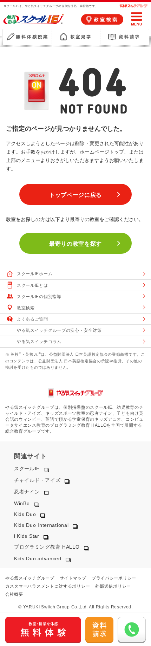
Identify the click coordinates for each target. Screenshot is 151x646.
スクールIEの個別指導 (39, 296)
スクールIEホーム (34, 273)
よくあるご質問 (32, 319)
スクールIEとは (32, 285)
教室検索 (26, 307)
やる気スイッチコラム (39, 341)
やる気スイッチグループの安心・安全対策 (59, 330)
